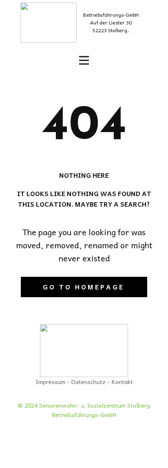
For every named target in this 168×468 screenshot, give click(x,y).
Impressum (50, 381)
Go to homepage (83, 286)
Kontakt (122, 381)
